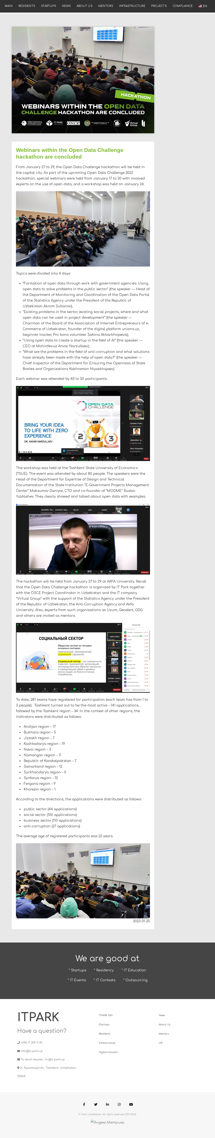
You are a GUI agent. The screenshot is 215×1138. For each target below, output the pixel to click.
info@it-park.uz (32, 1051)
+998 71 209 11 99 (31, 1042)
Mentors (105, 6)
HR (160, 1043)
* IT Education (133, 970)
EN (204, 6)
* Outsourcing (135, 980)
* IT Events (77, 980)
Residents (26, 6)
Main (9, 6)
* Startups (77, 970)
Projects (159, 6)
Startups (48, 6)
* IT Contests (104, 980)
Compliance (183, 6)
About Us (84, 6)
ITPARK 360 (106, 1015)
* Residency (104, 970)
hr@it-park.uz (55, 1059)
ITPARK (38, 1017)
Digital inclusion (108, 1052)
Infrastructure (132, 6)
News (66, 6)
